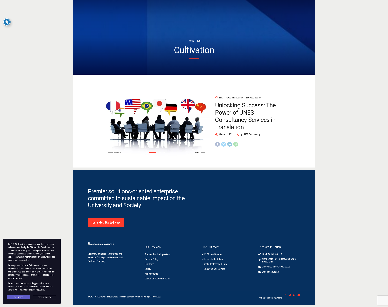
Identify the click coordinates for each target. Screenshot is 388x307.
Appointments (151, 273)
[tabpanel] (156, 121)
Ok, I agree (18, 297)
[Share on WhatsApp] (235, 144)
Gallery (148, 268)
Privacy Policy (151, 259)
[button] (115, 153)
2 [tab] (160, 153)
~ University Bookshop (212, 259)
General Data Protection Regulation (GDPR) (26, 290)
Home (191, 40)
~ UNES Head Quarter (212, 254)
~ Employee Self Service (213, 268)
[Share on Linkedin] (229, 144)
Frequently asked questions (158, 254)
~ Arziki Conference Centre (214, 264)
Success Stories (253, 97)
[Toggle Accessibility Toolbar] (6, 22)
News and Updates (234, 97)
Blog (221, 97)
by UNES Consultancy (250, 134)
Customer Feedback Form (157, 278)
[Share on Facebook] (217, 144)
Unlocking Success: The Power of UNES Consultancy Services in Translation (245, 116)
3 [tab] (164, 153)
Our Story (149, 264)
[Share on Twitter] (223, 144)
